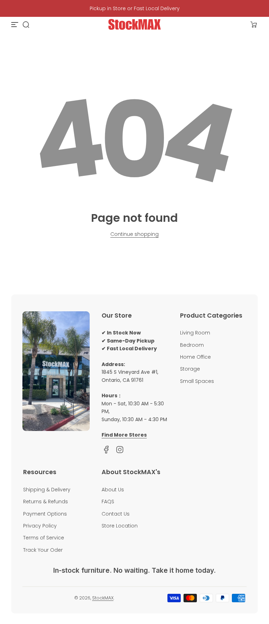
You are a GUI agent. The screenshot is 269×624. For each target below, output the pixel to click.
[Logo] (134, 24)
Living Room (195, 332)
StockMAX (102, 598)
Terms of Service (43, 537)
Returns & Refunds (45, 501)
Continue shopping (134, 234)
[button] (26, 24)
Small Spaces (197, 381)
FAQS (108, 501)
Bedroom (192, 344)
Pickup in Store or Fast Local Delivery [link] (135, 8)
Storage (190, 368)
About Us (113, 489)
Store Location (120, 525)
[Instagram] (120, 449)
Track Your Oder (43, 549)
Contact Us (116, 513)
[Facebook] (106, 449)
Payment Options (45, 513)
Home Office (195, 356)
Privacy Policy (40, 525)
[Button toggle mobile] (15, 24)
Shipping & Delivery (46, 489)
